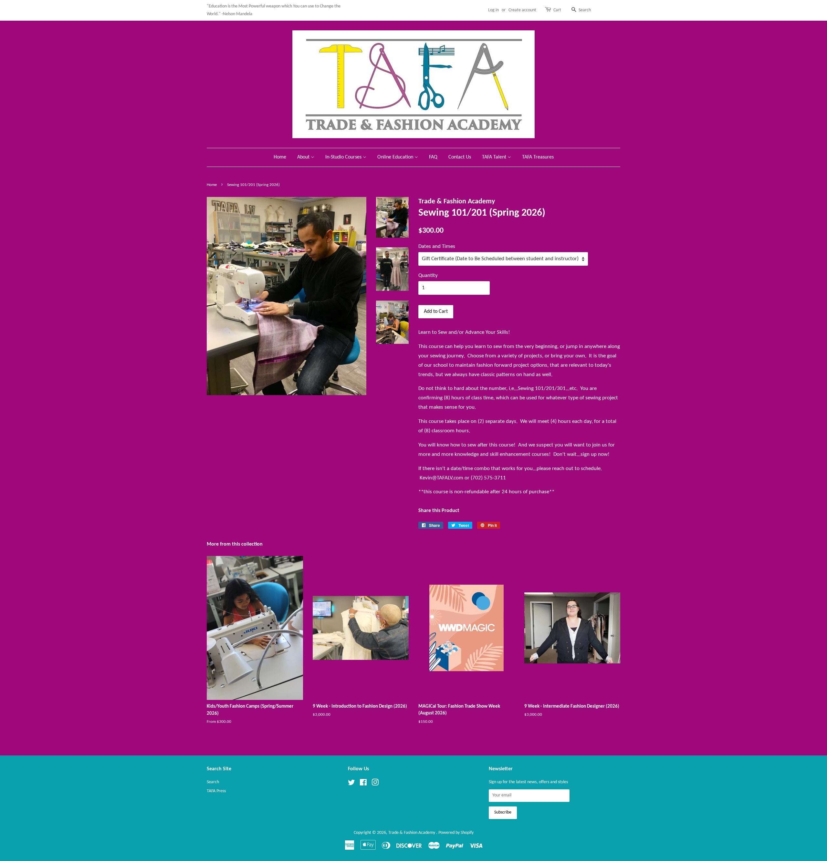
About (304, 157)
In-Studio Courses (344, 157)
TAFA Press (216, 791)
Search (213, 782)
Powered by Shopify (456, 832)
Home (280, 157)
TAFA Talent (495, 157)
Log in (493, 10)
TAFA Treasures (538, 157)
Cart (557, 10)
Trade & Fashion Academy (412, 832)
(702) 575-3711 (488, 478)
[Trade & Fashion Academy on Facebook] (363, 784)
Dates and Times (436, 246)
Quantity (428, 275)
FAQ (433, 157)
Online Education (395, 157)
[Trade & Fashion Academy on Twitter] (351, 784)
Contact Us (459, 157)
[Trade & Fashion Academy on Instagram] (375, 784)
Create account (522, 10)
